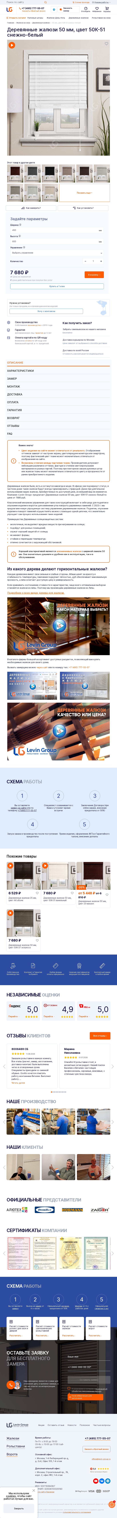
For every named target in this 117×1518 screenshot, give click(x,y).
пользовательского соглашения (77, 1512)
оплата (28, 341)
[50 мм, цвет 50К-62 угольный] (32, 174)
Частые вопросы (101, 1425)
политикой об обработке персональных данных (89, 1390)
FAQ (9, 433)
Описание (15, 362)
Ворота (12, 1454)
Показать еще (84, 193)
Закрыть (19, 1508)
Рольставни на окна (101, 18)
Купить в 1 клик (57, 286)
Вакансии (50, 1492)
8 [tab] (62, 1092)
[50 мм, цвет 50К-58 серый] (102, 174)
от (90, 895)
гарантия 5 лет (102, 1308)
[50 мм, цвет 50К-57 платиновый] (32, 193)
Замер (12, 378)
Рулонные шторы (35, 18)
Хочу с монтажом (46, 311)
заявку (15, 1308)
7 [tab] (60, 1092)
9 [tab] (64, 1092)
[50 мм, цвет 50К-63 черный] (50, 174)
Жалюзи (13, 1438)
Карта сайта (40, 1492)
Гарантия (14, 410)
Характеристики (20, 370)
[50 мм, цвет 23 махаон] (15, 174)
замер (38, 1306)
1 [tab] (51, 1092)
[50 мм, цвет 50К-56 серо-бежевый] (50, 193)
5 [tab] (57, 1092)
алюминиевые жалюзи (69, 551)
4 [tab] (56, 1092)
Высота (14, 236)
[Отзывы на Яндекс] (99, 1470)
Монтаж (13, 386)
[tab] (58, 363)
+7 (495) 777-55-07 (33, 8)
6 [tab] (59, 1092)
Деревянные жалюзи (78, 18)
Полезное (85, 1425)
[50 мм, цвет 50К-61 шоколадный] (84, 174)
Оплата (12, 402)
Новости (71, 1425)
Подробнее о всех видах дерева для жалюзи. (35, 592)
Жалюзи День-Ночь (56, 18)
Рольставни (16, 1446)
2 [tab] (53, 1092)
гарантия (39, 333)
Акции (41, 1425)
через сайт (42, 667)
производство (34, 325)
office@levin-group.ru (101, 1459)
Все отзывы (99, 1036)
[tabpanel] (58, 98)
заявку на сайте (19, 808)
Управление (16, 247)
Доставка (14, 394)
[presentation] (57, 230)
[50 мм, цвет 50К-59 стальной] (15, 193)
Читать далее (18, 1083)
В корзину (93, 275)
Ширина (14, 225)
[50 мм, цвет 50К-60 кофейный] (67, 174)
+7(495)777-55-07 (27, 810)
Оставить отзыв (56, 1425)
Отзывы (13, 426)
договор (65, 1306)
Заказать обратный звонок (96, 1449)
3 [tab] (54, 1092)
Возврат (13, 418)
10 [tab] (65, 1092)
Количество (16, 261)
